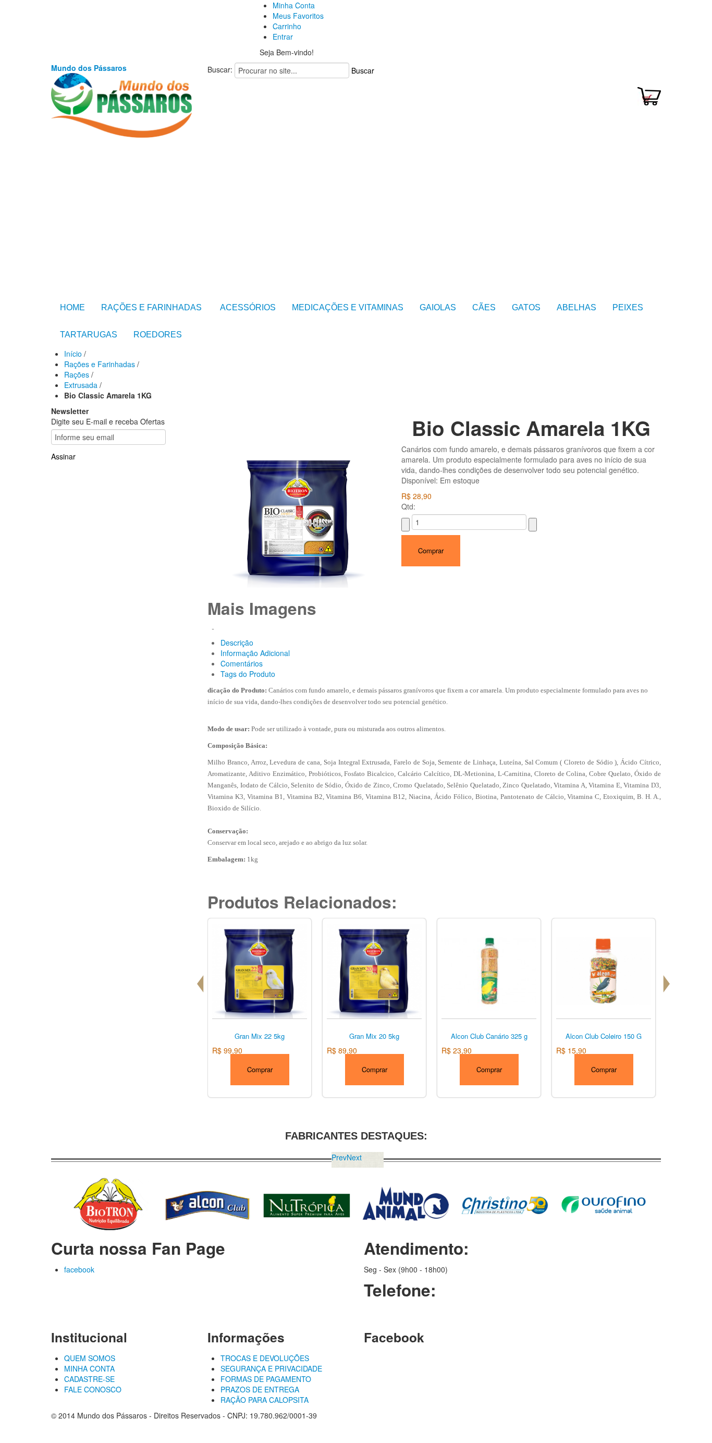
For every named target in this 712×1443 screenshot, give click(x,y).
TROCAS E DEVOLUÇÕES (264, 1358)
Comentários (241, 663)
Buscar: (219, 69)
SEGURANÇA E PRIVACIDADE (271, 1368)
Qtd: (408, 506)
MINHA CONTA (89, 1368)
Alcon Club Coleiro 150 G (604, 1036)
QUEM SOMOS (89, 1358)
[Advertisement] (356, 216)
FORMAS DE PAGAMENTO (265, 1379)
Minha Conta (294, 5)
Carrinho (287, 26)
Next (354, 1157)
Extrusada (80, 385)
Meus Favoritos (298, 15)
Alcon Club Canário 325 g (489, 1036)
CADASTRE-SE (89, 1379)
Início (73, 353)
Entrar (283, 36)
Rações (76, 374)
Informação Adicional (255, 653)
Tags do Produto (247, 674)
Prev (339, 1157)
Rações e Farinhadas (100, 364)
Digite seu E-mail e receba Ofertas (108, 421)
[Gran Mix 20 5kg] (374, 970)
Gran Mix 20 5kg (374, 1036)
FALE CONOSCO (92, 1389)
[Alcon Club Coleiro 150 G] (603, 970)
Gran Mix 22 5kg (260, 1036)
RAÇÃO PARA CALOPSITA (264, 1400)
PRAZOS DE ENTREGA (259, 1389)
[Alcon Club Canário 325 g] (488, 970)
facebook (79, 1269)
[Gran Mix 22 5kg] (259, 970)
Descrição (236, 642)
